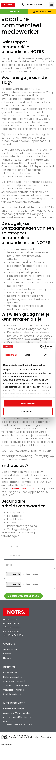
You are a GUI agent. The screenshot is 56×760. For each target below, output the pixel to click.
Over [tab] (46, 355)
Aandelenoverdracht (14, 681)
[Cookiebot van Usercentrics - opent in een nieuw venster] (40, 347)
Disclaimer (6, 745)
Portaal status (9, 721)
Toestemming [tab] (10, 355)
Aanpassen (26, 411)
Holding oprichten (13, 677)
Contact (8, 653)
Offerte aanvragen (13, 708)
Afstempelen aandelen (16, 685)
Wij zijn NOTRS (10, 649)
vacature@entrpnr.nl (23, 488)
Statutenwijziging (12, 694)
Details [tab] (28, 355)
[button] (51, 4)
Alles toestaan (28, 403)
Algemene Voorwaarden (17, 713)
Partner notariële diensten (17, 717)
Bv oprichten (10, 672)
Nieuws (7, 658)
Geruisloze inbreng (13, 689)
